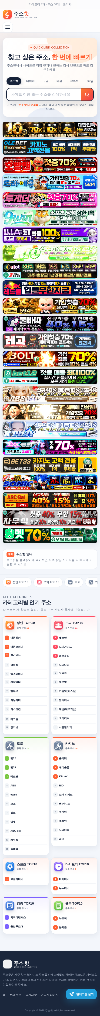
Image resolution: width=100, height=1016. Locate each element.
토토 (77, 582)
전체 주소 (15, 995)
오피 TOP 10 (51, 582)
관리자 (67, 4)
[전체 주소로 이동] (8, 27)
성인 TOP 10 (20, 582)
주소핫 (14, 81)
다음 (59, 81)
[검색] (87, 94)
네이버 (30, 81)
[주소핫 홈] (22, 14)
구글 (45, 81)
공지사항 (31, 995)
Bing (90, 81)
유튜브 (74, 81)
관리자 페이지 (49, 995)
